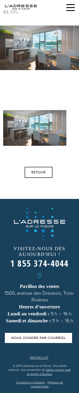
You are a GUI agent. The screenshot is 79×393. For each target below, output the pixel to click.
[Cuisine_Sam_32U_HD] (34, 128)
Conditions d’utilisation (30, 382)
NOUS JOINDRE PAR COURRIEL (38, 338)
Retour (38, 172)
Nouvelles (39, 357)
